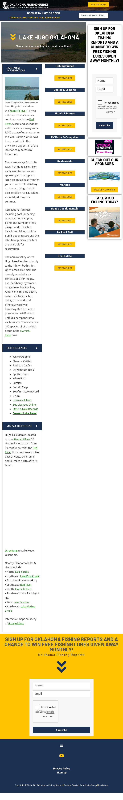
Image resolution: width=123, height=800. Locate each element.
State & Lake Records (25, 409)
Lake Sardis (22, 572)
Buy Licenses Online (25, 404)
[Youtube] (61, 756)
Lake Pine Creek (29, 576)
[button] (62, 5)
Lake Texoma (21, 602)
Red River (26, 584)
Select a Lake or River (92, 15)
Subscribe (104, 125)
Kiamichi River (18, 111)
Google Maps (16, 623)
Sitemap (62, 772)
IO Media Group (90, 785)
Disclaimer (103, 785)
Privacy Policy (61, 768)
